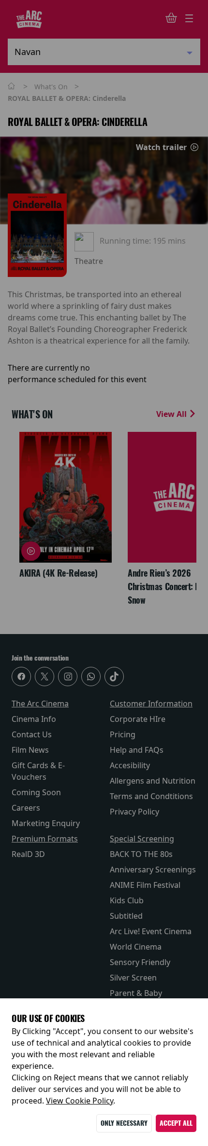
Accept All (176, 1123)
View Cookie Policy (79, 1100)
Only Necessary (124, 1123)
